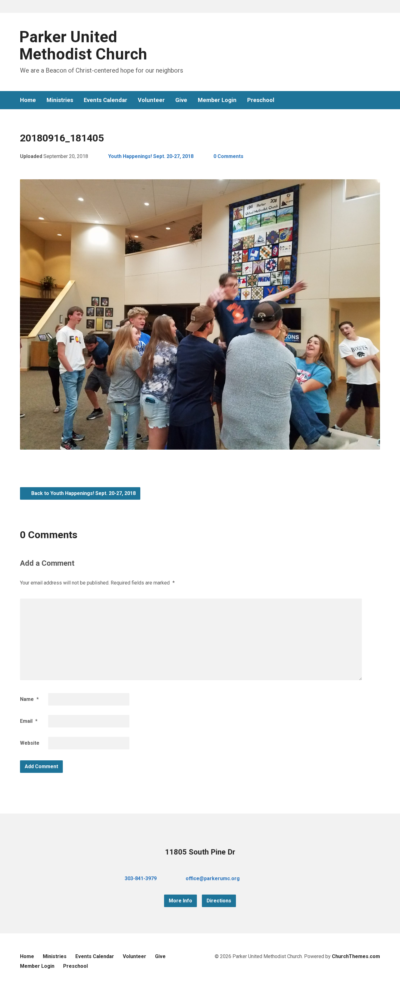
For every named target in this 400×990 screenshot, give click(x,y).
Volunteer (151, 100)
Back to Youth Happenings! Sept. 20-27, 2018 (83, 493)
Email (29, 721)
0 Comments (228, 156)
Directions (219, 901)
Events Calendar (105, 100)
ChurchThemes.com (356, 956)
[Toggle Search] (22, 7)
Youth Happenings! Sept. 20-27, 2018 (150, 156)
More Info (180, 901)
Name (29, 699)
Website (29, 743)
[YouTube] (367, 100)
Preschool (260, 100)
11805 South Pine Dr (200, 852)
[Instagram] (377, 100)
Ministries (60, 100)
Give (181, 100)
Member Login (217, 100)
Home (28, 100)
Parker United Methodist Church (83, 45)
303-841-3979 (141, 878)
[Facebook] (357, 100)
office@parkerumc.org (213, 878)
